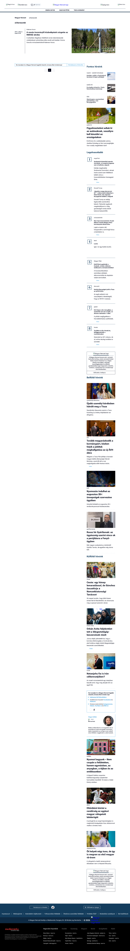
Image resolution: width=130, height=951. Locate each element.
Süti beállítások (123, 914)
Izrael (88, 670)
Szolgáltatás (103, 929)
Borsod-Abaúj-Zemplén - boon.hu (52, 940)
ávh (88, 437)
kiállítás (89, 756)
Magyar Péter (98, 261)
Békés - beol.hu (47, 938)
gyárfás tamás (91, 529)
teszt (95, 240)
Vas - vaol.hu (112, 935)
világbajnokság (91, 848)
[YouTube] (108, 709)
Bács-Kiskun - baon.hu (49, 933)
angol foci (97, 158)
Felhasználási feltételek (52, 914)
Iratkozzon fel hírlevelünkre (98, 697)
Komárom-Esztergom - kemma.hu (96, 935)
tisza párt (96, 286)
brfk (88, 488)
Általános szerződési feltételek (73, 914)
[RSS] (111, 709)
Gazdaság (74, 929)
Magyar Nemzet (20, 18)
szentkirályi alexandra (93, 400)
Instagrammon (107, 704)
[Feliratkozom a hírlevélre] (22, 5)
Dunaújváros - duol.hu (71, 933)
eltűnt (88, 805)
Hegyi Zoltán (92, 717)
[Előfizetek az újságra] (105, 5)
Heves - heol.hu (69, 943)
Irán (88, 96)
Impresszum (6, 914)
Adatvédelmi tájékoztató (33, 914)
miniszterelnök (98, 217)
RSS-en (106, 706)
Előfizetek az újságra (93, 907)
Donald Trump (98, 188)
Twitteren (93, 701)
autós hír (90, 85)
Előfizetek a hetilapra (100, 372)
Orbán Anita (90, 625)
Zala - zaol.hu (112, 940)
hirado (96, 327)
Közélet (64, 929)
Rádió (113, 929)
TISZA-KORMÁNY (79, 10)
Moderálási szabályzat (107, 914)
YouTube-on (98, 706)
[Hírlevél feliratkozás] (90, 709)
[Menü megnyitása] (121, 4)
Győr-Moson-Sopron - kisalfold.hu (74, 938)
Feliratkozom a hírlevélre (75, 65)
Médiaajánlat (17, 914)
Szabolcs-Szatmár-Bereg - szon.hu (96, 943)
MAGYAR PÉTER (64, 10)
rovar (92, 719)
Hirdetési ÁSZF (92, 914)
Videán (92, 706)
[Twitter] (101, 709)
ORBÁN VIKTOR (50, 10)
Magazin (84, 929)
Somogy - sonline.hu (92, 940)
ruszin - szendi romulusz (95, 73)
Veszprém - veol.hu (114, 938)
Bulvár (93, 929)
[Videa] (104, 709)
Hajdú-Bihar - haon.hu (71, 940)
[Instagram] (97, 709)
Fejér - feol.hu (68, 935)
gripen (96, 306)
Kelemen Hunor (31, 29)
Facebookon (107, 700)
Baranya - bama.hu (48, 935)
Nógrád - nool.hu (91, 938)
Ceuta (88, 579)
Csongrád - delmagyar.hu (49, 943)
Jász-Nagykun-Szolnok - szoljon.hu (96, 933)
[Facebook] (94, 709)
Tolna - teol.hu (112, 933)
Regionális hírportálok (50, 929)
